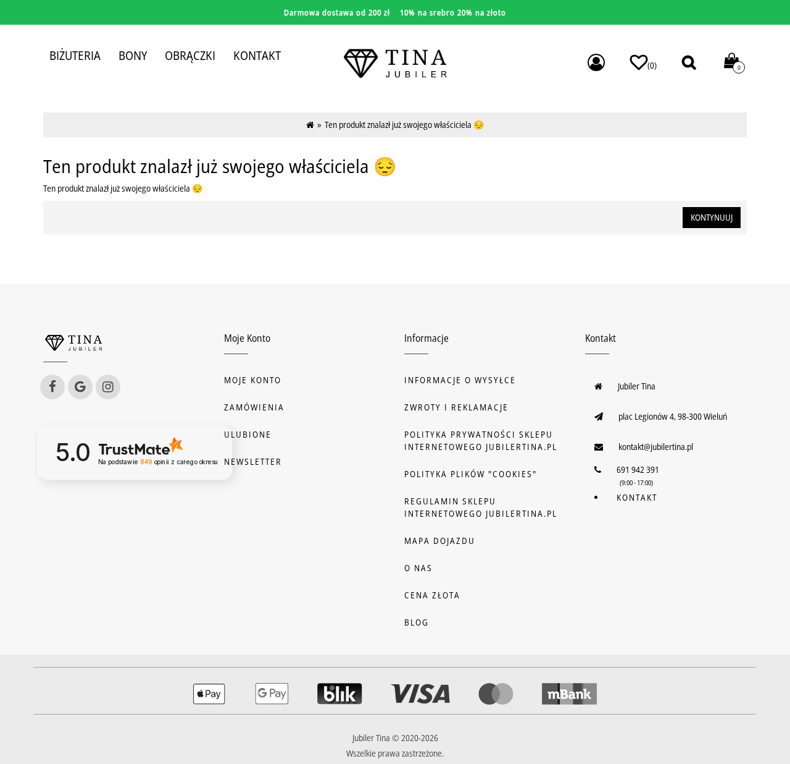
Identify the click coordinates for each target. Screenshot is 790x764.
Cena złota (432, 595)
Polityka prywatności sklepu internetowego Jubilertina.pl (480, 440)
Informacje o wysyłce (460, 380)
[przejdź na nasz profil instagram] (108, 387)
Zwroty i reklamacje (456, 407)
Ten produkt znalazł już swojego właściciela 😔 (404, 124)
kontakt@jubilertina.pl (655, 446)
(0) (652, 65)
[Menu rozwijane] (596, 62)
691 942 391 (638, 469)
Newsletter (253, 461)
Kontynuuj (712, 217)
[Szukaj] (689, 62)
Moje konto (252, 380)
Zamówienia (254, 407)
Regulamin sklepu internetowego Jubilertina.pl (480, 507)
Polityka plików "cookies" (470, 474)
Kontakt (637, 497)
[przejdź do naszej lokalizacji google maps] (80, 387)
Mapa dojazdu (439, 540)
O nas (418, 568)
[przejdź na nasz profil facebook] (52, 387)
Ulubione (248, 434)
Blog (416, 622)
